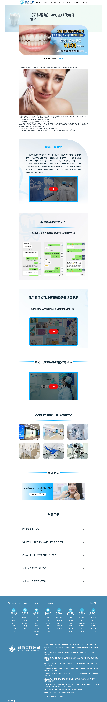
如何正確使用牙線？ (34, 67)
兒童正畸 (93, 623)
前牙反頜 (25, 620)
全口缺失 (13, 631)
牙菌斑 (82, 631)
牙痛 (48, 629)
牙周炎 (70, 617)
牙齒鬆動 (70, 629)
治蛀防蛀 (93, 617)
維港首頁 (38, 2)
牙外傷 (93, 626)
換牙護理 (93, 629)
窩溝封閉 (93, 620)
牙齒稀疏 (25, 629)
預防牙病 (59, 620)
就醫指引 (76, 2)
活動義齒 (36, 631)
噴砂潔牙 (82, 626)
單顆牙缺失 (13, 620)
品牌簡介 (46, 2)
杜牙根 (48, 623)
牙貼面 (36, 634)
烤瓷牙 (36, 623)
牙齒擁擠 (25, 623)
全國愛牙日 (59, 617)
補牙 (48, 617)
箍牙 (25, 631)
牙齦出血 (70, 620)
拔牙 (48, 626)
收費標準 (69, 2)
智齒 (48, 620)
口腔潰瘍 (47, 631)
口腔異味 (59, 629)
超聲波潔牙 (82, 623)
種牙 (13, 617)
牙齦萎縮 (70, 631)
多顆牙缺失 (13, 626)
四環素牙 (36, 629)
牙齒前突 (25, 626)
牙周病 (70, 626)
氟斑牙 (36, 626)
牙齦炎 (70, 623)
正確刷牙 (59, 623)
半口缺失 (13, 629)
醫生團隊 (53, 2)
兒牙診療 (93, 631)
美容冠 (36, 617)
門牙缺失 (13, 623)
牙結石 (82, 629)
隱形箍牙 (25, 617)
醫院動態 (61, 2)
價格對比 (84, 2)
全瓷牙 (36, 620)
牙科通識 (60, 58)
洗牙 (82, 620)
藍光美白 (82, 617)
